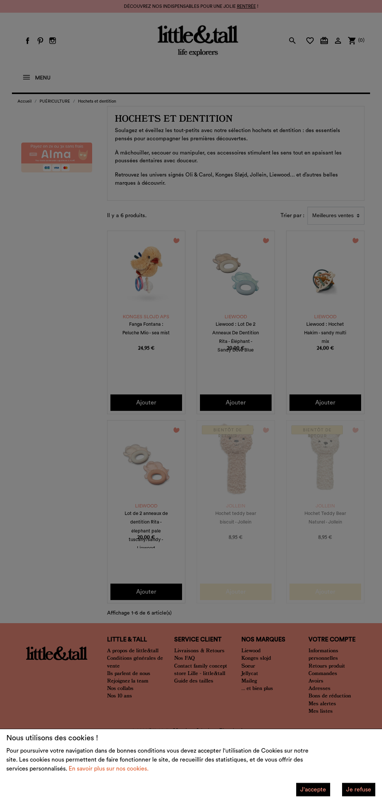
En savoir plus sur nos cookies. (108, 769)
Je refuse (358, 790)
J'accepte (313, 790)
